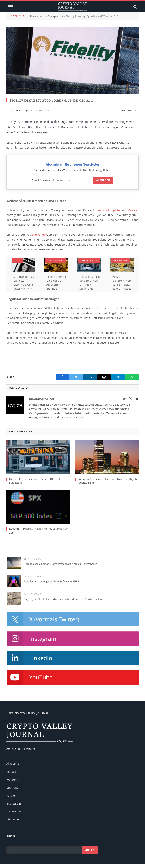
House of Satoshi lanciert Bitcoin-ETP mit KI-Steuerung (90, 282)
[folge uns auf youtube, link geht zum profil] (73, 677)
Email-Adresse (41, 180)
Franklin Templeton (109, 210)
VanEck (132, 210)
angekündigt (39, 234)
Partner (11, 795)
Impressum (13, 803)
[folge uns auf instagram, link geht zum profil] (73, 638)
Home (33, 16)
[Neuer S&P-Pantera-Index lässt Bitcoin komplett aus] (38, 507)
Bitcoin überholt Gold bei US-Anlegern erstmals (56, 282)
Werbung (12, 779)
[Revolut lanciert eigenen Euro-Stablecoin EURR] (14, 581)
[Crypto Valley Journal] (72, 7)
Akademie (12, 763)
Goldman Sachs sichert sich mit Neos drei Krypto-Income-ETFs (108, 480)
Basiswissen (120, 260)
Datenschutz (14, 811)
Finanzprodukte (55, 16)
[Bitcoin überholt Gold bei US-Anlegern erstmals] (56, 265)
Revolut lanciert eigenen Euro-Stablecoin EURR (51, 581)
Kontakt (11, 771)
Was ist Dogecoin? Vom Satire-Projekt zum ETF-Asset (122, 282)
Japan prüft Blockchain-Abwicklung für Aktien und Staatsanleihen (63, 599)
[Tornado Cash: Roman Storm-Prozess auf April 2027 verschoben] (14, 563)
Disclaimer (13, 819)
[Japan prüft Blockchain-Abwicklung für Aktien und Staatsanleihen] (14, 598)
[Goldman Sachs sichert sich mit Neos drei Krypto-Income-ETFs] (107, 457)
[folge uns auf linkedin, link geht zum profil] (73, 658)
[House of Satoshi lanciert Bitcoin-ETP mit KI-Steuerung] (89, 265)
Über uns (12, 787)
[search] (135, 6)
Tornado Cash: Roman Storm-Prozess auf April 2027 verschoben (60, 563)
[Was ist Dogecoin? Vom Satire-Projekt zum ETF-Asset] (122, 265)
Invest (42, 16)
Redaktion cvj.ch (21, 110)
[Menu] (10, 6)
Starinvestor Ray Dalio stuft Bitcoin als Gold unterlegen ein (23, 282)
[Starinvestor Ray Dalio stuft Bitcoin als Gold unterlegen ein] (23, 265)
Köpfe (17, 260)
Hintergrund (55, 260)
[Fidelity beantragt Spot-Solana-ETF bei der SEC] (72, 60)
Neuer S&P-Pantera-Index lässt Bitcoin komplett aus (38, 530)
